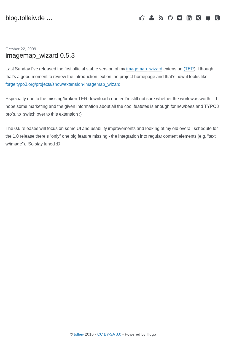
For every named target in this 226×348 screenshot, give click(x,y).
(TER (189, 69)
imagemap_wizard (144, 69)
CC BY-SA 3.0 (109, 334)
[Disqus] (113, 239)
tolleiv (79, 334)
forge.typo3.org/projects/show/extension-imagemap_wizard (63, 84)
